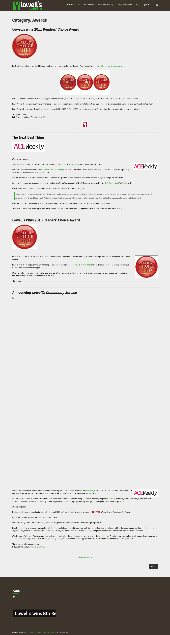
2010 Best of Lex (111, 183)
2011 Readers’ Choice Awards (111, 66)
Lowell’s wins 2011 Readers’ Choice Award (45, 29)
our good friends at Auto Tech (79, 265)
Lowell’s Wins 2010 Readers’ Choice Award (46, 220)
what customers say (105, 5)
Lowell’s (42, 547)
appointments (89, 5)
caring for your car (124, 5)
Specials (147, 5)
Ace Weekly (73, 164)
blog (137, 5)
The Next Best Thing (28, 137)
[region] (34, 606)
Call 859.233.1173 (73, 5)
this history (110, 499)
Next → (153, 567)
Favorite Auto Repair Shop (54, 169)
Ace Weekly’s (90, 490)
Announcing (44, 292)
